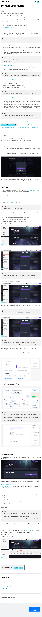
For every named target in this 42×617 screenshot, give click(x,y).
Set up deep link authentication (8, 127)
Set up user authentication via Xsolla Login (27, 127)
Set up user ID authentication (8, 124)
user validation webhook (31, 190)
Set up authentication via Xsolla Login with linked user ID (14, 130)
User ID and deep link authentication (10, 45)
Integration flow (4, 582)
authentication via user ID (7, 486)
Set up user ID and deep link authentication (26, 124)
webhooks (24, 102)
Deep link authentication (7, 65)
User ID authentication (7, 27)
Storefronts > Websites (31, 212)
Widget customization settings (10, 275)
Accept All (34, 607)
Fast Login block (27, 121)
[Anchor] (25, 6)
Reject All (34, 610)
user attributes (10, 202)
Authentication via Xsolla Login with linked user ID (13, 97)
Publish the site (4, 588)
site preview (18, 518)
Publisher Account (18, 420)
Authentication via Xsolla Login (9, 79)
